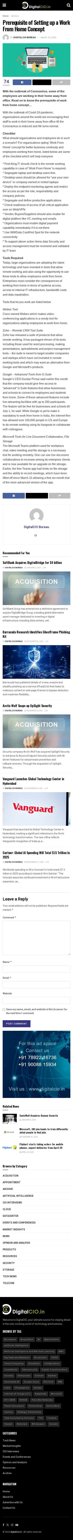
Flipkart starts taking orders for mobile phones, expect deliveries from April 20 (41, 1145)
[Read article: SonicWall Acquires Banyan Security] (10, 1119)
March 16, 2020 (48, 37)
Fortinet (39, 1375)
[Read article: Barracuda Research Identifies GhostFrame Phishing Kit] (36, 662)
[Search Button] (68, 5)
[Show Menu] (4, 5)
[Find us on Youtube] (16, 1525)
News (6, 1236)
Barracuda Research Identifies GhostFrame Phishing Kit (36, 634)
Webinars (22, 1424)
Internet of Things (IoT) (17, 1393)
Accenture (10, 1339)
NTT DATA (9, 1399)
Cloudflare (34, 1363)
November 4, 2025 (34, 788)
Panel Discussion (14, 1405)
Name (7, 962)
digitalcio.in (16, 1531)
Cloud (7, 1209)
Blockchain (40, 1357)
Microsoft (56, 1393)
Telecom (8, 1283)
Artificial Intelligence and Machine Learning (29, 1351)
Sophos (8, 1412)
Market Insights (14, 1229)
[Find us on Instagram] (12, 1525)
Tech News (10, 1276)
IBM (60, 1381)
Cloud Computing (14, 1363)
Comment (9, 917)
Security (9, 1263)
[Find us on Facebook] (3, 1525)
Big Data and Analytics (17, 1357)
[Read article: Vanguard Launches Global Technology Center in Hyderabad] (36, 809)
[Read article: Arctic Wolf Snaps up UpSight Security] (36, 731)
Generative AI (11, 1381)
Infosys (38, 1387)
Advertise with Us (13, 1502)
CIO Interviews (12, 1202)
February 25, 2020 (29, 1137)
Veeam (8, 1424)
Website (7, 993)
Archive (15, 16)
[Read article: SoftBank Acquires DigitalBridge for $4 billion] (36, 588)
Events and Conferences (19, 1223)
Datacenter (10, 1216)
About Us (8, 1497)
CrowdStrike (11, 1369)
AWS (61, 1351)
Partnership (35, 1405)
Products (9, 1249)
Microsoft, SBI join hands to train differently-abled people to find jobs (44, 1130)
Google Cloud (31, 1381)
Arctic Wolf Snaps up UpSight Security (27, 705)
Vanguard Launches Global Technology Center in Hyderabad (33, 781)
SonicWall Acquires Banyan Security (38, 1115)
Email (7, 978)
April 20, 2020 (27, 1152)
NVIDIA (23, 1399)
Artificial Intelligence (18, 1196)
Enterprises (24, 1375)
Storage (8, 1270)
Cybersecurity (29, 1369)
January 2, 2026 (33, 568)
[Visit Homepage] (36, 5)
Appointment (12, 1182)
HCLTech (48, 1381)
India (7, 1387)
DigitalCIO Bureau (24, 37)
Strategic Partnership (29, 1412)
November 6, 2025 (34, 711)
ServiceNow (52, 1405)
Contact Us (9, 1508)
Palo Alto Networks (42, 1399)
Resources (10, 1256)
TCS (40, 1418)
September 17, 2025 (35, 862)
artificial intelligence (16, 1345)
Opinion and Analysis (16, 1243)
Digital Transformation (54, 1369)
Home (6, 16)
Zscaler (53, 1424)
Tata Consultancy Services (19, 1418)
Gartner (52, 1375)
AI (39, 1339)
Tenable (52, 1418)
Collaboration (52, 1363)
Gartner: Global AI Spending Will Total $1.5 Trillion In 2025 (36, 854)
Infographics (22, 1387)
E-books (8, 1375)
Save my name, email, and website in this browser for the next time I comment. (36, 1011)
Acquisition (10, 1176)
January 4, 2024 (28, 1120)
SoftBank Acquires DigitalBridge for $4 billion (32, 562)
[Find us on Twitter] (7, 1525)
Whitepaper (38, 1424)
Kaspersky (40, 1393)
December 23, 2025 (34, 641)
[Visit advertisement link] (36, 1064)
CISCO (54, 1357)
